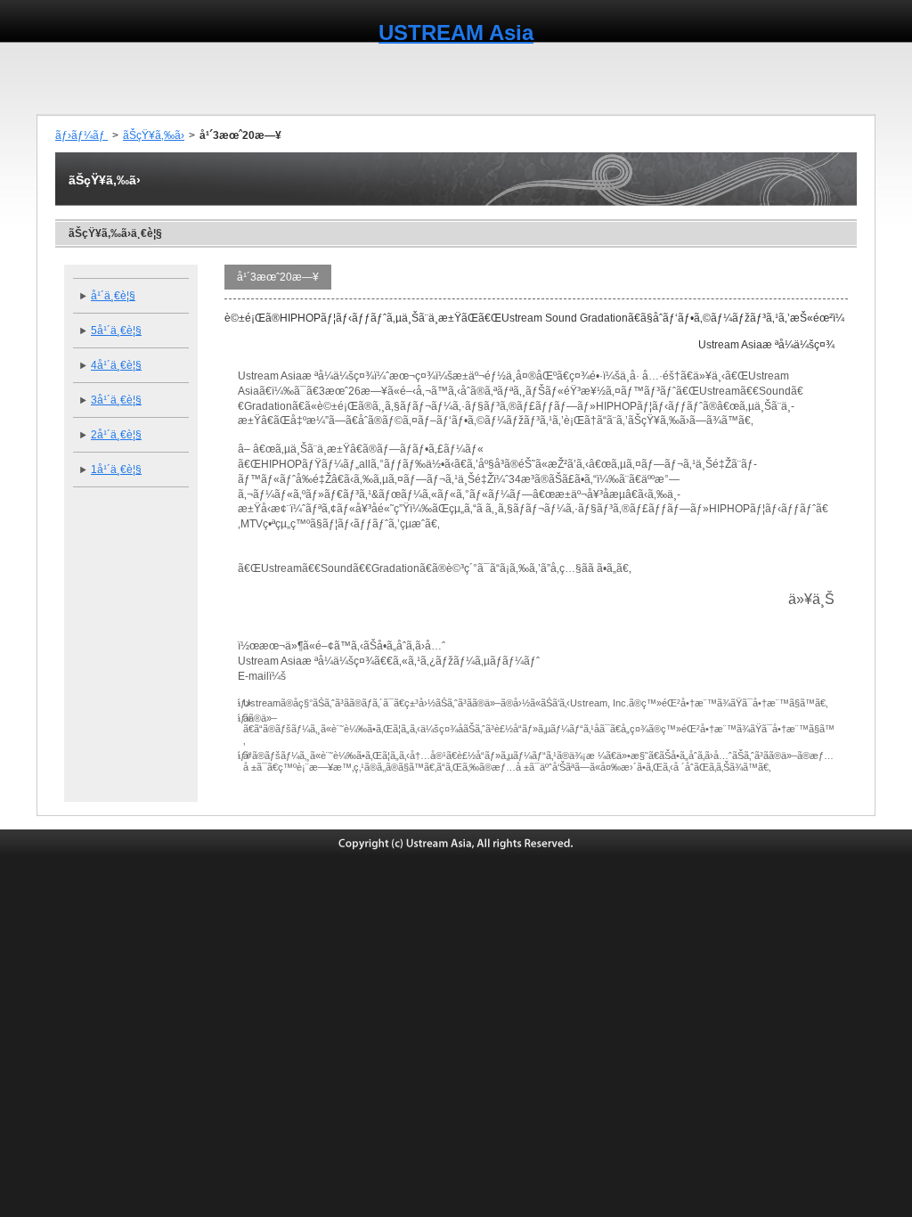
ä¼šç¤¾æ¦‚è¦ (154, 78)
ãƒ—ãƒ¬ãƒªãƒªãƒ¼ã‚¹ (268, 78)
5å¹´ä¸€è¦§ (116, 330)
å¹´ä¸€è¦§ (113, 296)
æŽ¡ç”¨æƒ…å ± (827, 78)
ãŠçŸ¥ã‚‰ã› (153, 135)
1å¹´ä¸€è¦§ (116, 469)
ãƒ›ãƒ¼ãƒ (81, 135)
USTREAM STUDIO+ (698, 78)
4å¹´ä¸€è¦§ (116, 365)
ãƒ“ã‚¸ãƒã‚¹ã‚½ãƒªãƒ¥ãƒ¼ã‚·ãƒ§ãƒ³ (523, 78)
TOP (71, 78)
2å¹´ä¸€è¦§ (116, 435)
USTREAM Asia (456, 32)
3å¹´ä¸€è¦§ (116, 400)
